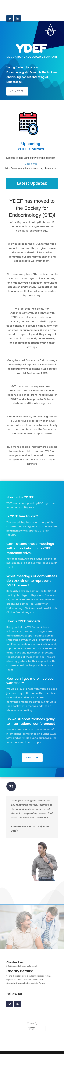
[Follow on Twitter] (9, 18)
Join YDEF (32, 757)
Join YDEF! (17, 91)
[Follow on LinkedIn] (17, 18)
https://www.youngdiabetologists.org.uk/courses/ (30, 168)
